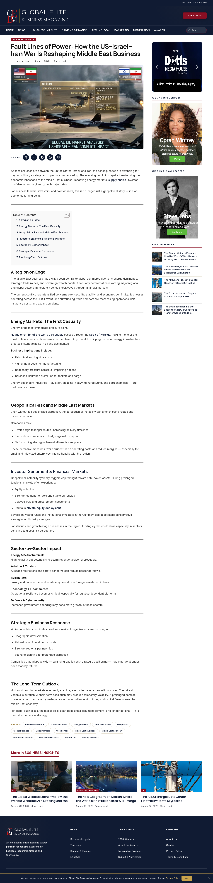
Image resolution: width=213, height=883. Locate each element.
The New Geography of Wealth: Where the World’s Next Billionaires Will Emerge (106, 799)
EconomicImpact (59, 724)
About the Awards (128, 845)
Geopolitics (122, 724)
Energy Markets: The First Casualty (39, 226)
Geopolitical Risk (103, 724)
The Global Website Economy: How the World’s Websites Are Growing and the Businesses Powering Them (39, 799)
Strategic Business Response (36, 251)
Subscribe (195, 15)
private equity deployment (44, 508)
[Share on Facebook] (42, 157)
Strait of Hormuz (99, 334)
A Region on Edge (29, 220)
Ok (186, 878)
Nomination (141, 30)
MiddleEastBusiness (49, 737)
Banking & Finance (74, 30)
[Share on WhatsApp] (50, 157)
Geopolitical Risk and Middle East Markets (44, 232)
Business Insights (45, 30)
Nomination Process (129, 851)
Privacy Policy (174, 851)
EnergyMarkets (81, 724)
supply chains (117, 180)
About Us (171, 839)
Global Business (21, 731)
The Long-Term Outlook (33, 257)
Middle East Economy (112, 731)
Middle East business (85, 731)
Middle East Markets (23, 737)
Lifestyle (75, 856)
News (22, 30)
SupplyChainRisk (90, 737)
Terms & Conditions (177, 856)
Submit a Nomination (130, 856)
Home (10, 30)
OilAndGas (70, 737)
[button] (177, 67)
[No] (209, 878)
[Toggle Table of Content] (65, 215)
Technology (100, 30)
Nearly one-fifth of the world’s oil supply (37, 334)
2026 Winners (126, 839)
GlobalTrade (62, 731)
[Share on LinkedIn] (34, 157)
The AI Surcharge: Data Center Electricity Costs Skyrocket (163, 799)
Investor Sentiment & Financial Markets (42, 238)
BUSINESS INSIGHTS (23, 39)
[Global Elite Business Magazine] (37, 16)
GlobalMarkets (43, 731)
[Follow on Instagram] (58, 157)
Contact (170, 845)
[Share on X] (26, 157)
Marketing (121, 30)
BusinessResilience (34, 724)
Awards (159, 30)
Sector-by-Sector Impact (33, 244)
